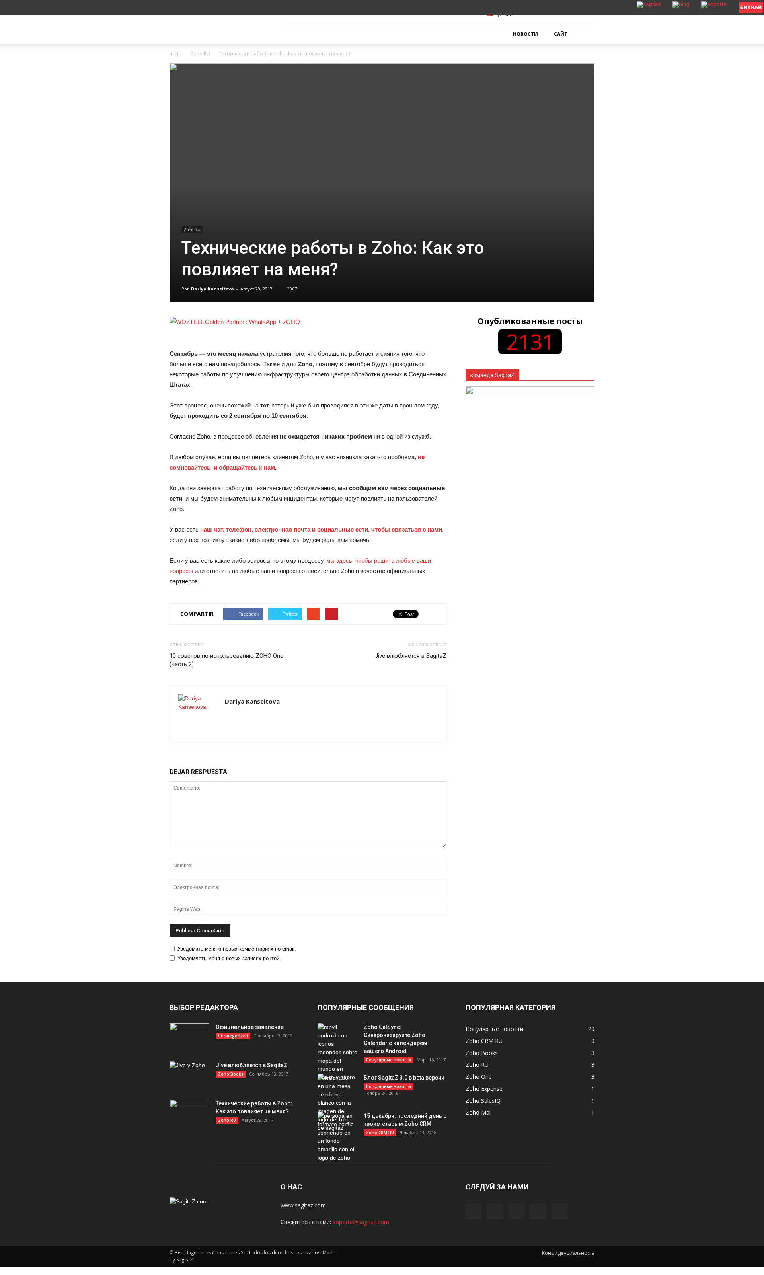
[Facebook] (473, 1211)
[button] (584, 34)
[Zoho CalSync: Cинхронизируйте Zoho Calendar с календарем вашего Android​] (337, 1052)
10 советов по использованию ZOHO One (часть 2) (226, 660)
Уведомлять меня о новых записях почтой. (229, 958)
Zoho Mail (479, 1112)
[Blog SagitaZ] (217, 24)
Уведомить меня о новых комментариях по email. (236, 949)
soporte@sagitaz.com (361, 1222)
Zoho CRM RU (380, 1132)
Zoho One (479, 1076)
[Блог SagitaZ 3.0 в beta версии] (337, 1103)
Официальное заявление (250, 1027)
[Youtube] (559, 1211)
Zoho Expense (484, 1088)
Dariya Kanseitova (212, 289)
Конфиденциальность (568, 1253)
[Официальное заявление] (189, 1037)
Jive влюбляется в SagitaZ (410, 655)
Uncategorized (233, 1036)
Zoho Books (231, 1074)
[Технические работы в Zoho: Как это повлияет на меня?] (189, 1113)
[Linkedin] (516, 1211)
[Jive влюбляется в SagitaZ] (189, 1075)
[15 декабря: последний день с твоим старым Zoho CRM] (337, 1137)
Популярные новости (388, 1059)
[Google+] (495, 1211)
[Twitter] (538, 1211)
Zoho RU (192, 229)
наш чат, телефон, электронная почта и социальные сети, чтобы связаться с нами (321, 529)
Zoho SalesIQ (483, 1100)
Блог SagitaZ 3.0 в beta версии (404, 1077)
